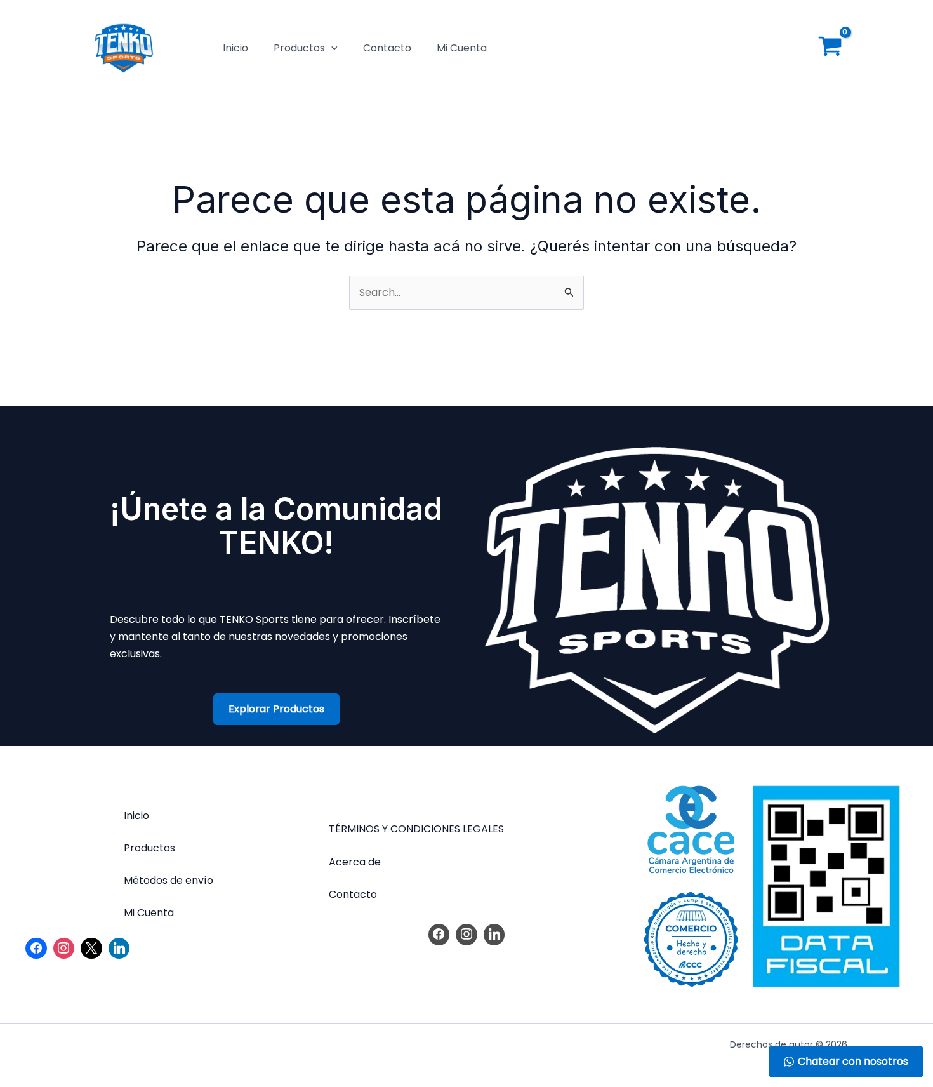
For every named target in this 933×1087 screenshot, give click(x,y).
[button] (331, 48)
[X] (91, 949)
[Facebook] (439, 935)
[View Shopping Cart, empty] (829, 48)
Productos (299, 48)
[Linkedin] (119, 949)
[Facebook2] (36, 949)
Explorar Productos (276, 709)
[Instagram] (64, 949)
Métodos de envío (168, 880)
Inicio (235, 48)
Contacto (387, 48)
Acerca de (355, 862)
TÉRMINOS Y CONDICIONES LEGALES (416, 829)
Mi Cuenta (462, 48)
